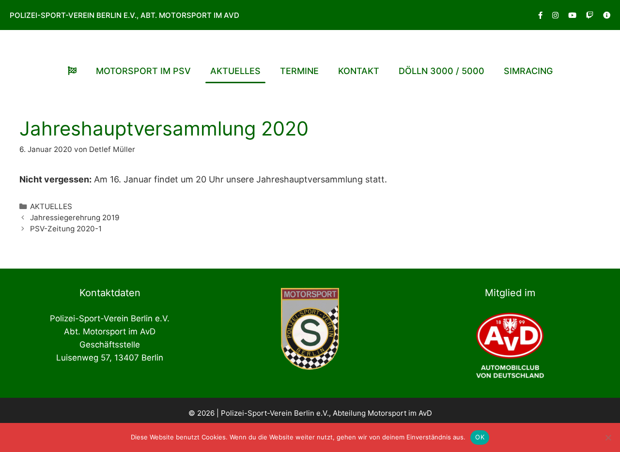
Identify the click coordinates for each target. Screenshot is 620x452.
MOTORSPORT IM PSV (143, 71)
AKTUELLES (235, 71)
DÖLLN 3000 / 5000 (441, 71)
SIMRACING (528, 71)
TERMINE (299, 71)
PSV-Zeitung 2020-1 (66, 228)
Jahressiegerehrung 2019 (75, 217)
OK (479, 437)
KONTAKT (358, 71)
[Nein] (608, 437)
